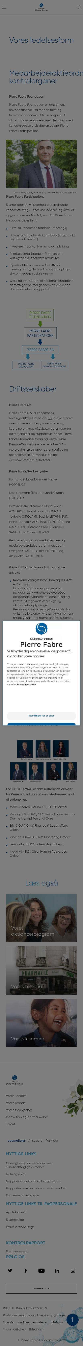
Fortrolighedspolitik (26, 685)
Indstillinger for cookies (41, 716)
